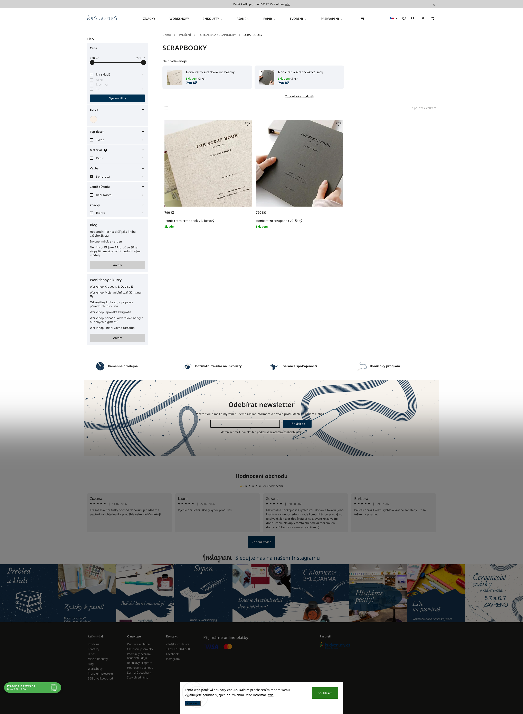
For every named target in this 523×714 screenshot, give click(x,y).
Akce (119, 80)
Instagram (173, 659)
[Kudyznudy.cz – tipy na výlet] (376, 646)
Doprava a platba (138, 644)
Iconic (119, 213)
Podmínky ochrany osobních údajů (139, 656)
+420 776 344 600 (178, 649)
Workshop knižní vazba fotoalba (112, 328)
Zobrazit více (261, 542)
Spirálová (119, 176)
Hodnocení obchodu (261, 476)
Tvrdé (119, 140)
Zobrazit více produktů (299, 96)
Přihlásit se (297, 424)
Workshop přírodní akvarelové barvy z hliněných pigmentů (116, 320)
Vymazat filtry (117, 98)
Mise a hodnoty (98, 659)
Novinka (119, 84)
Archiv (117, 265)
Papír (119, 158)
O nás (92, 654)
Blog (91, 664)
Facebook (172, 654)
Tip (119, 89)
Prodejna (93, 644)
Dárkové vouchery (139, 672)
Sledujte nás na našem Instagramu (277, 557)
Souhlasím (325, 693)
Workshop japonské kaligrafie (111, 312)
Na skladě (119, 74)
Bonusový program (139, 663)
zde (271, 695)
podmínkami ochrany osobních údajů (279, 432)
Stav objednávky (137, 677)
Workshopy (95, 669)
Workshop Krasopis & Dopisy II (111, 286)
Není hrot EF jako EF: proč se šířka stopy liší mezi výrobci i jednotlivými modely (115, 251)
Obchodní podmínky (140, 649)
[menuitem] (152, 18)
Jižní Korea (119, 195)
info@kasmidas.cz (177, 644)
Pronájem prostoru (100, 673)
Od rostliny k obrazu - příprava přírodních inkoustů (111, 304)
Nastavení (193, 703)
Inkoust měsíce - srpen (106, 241)
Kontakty (93, 649)
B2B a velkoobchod (100, 678)
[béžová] (94, 119)
